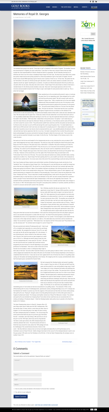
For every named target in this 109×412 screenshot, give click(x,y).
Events (84, 7)
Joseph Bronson (19, 17)
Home (48, 7)
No (95, 409)
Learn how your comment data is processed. (46, 405)
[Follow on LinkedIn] (96, 1)
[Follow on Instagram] (93, 1)
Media (76, 7)
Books (54, 7)
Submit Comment (20, 397)
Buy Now (94, 7)
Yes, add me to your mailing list (23, 392)
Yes (92, 409)
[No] (107, 410)
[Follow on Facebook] (90, 1)
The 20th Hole (66, 7)
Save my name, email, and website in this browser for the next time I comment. (35, 389)
